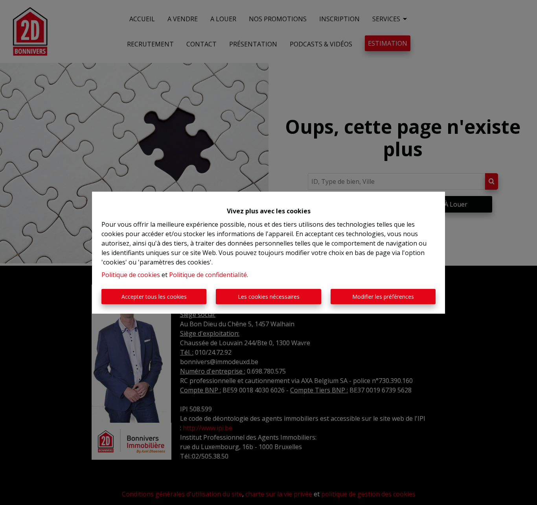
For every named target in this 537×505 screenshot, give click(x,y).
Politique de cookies (130, 274)
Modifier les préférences (383, 296)
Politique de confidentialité (208, 274)
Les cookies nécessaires (269, 296)
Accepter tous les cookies (154, 296)
